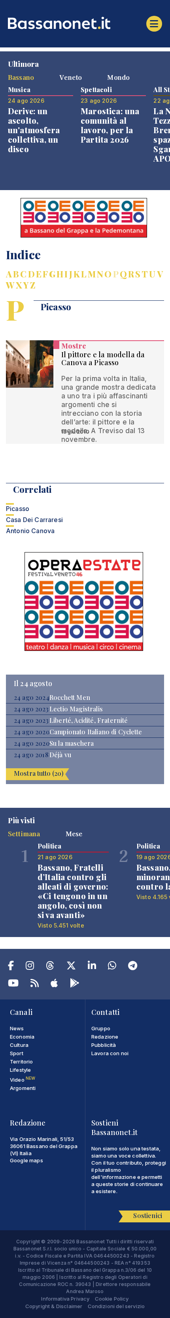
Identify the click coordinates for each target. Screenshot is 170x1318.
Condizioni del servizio (116, 1306)
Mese (74, 833)
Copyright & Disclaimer (54, 1306)
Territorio (21, 1061)
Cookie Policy (112, 1298)
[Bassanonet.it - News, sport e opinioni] (85, 23)
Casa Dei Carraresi (34, 520)
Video (22, 1080)
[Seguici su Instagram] (30, 967)
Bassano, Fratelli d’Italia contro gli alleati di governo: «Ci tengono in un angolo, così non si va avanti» (73, 891)
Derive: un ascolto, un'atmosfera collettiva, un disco (34, 130)
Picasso (17, 509)
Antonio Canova (30, 531)
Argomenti (23, 1088)
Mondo (118, 77)
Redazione (104, 1036)
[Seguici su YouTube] (13, 984)
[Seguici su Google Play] (74, 984)
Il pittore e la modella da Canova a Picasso (103, 358)
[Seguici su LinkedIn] (92, 967)
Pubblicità (103, 1045)
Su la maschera (71, 743)
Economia (22, 1036)
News (17, 1028)
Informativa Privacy (65, 1298)
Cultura (19, 1045)
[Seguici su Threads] (50, 967)
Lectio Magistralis (76, 709)
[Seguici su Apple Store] (54, 984)
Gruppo (100, 1028)
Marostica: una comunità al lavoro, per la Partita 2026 (110, 125)
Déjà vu (60, 754)
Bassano (21, 77)
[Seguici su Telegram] (132, 967)
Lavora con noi (109, 1053)
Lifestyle (20, 1070)
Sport (16, 1053)
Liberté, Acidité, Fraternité (88, 720)
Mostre (73, 346)
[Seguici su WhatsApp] (112, 967)
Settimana (24, 833)
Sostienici (147, 1215)
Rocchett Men (69, 697)
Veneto (70, 77)
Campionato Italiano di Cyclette (95, 731)
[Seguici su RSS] (34, 984)
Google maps (26, 1160)
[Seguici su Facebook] (11, 967)
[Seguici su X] (71, 967)
